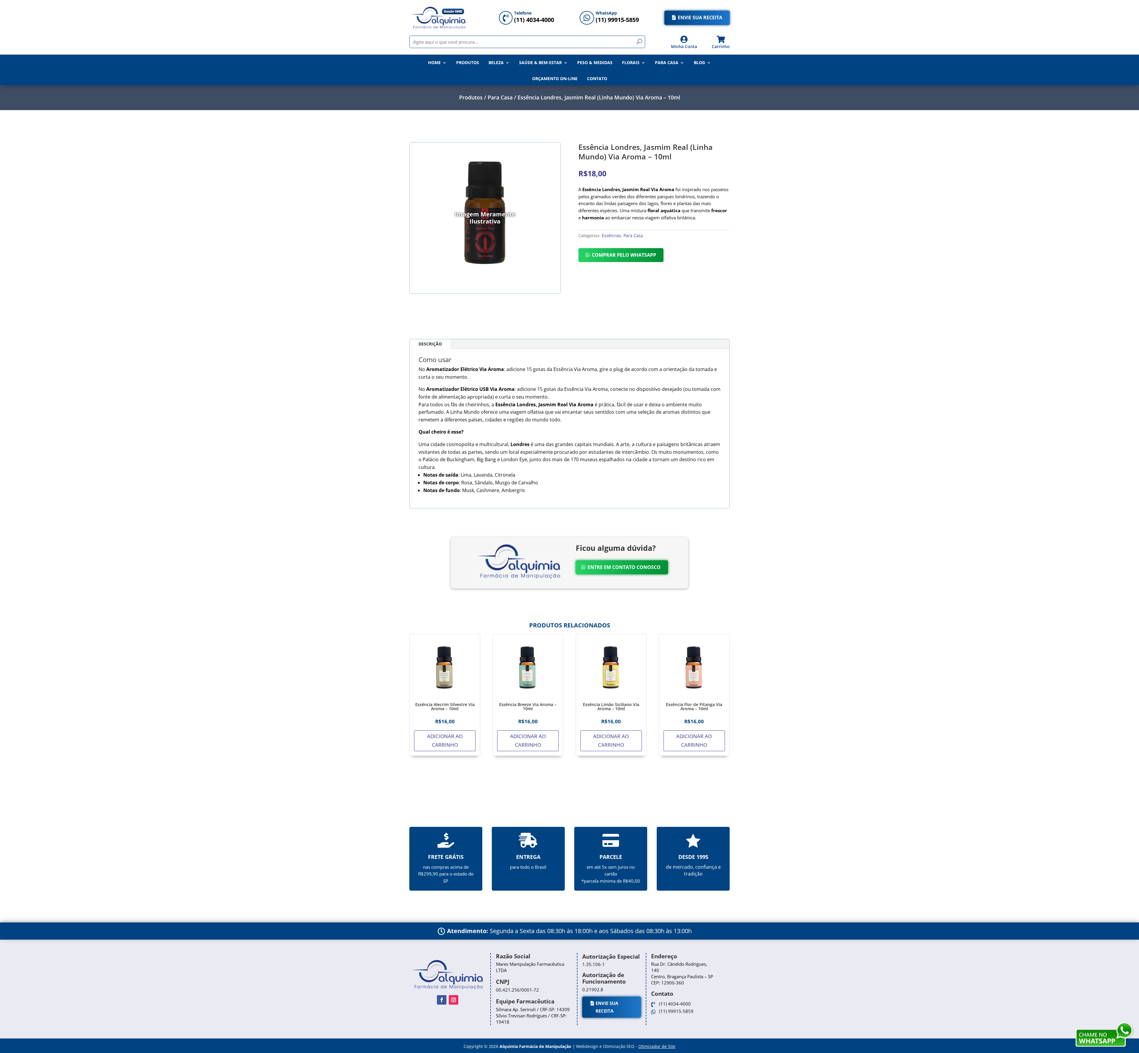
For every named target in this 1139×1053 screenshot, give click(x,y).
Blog (699, 62)
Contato (597, 78)
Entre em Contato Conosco (624, 567)
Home (434, 62)
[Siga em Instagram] (453, 1000)
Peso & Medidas (595, 62)
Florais (631, 62)
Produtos (467, 62)
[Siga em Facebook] (441, 1000)
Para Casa (666, 62)
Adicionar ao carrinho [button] (445, 740)
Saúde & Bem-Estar (540, 62)
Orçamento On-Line (555, 78)
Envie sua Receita (700, 17)
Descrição (430, 344)
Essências (611, 235)
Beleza (496, 62)
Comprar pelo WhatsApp (624, 255)
